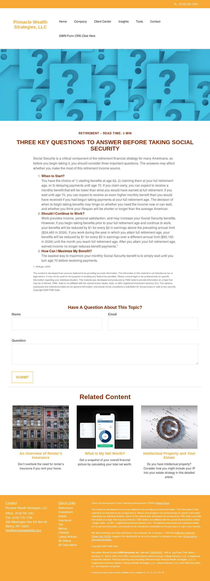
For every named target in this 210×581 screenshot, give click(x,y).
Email (112, 314)
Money (62, 528)
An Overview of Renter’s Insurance (40, 455)
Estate (62, 516)
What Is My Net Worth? (105, 453)
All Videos (64, 541)
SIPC (159, 552)
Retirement (65, 508)
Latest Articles (67, 536)
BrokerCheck (162, 503)
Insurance (64, 520)
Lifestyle (63, 532)
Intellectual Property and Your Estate (169, 455)
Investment (65, 512)
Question (19, 340)
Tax (60, 524)
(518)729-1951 (188, 4)
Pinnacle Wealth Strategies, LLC (30, 25)
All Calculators (67, 545)
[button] (80, 21)
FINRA (153, 552)
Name (16, 314)
